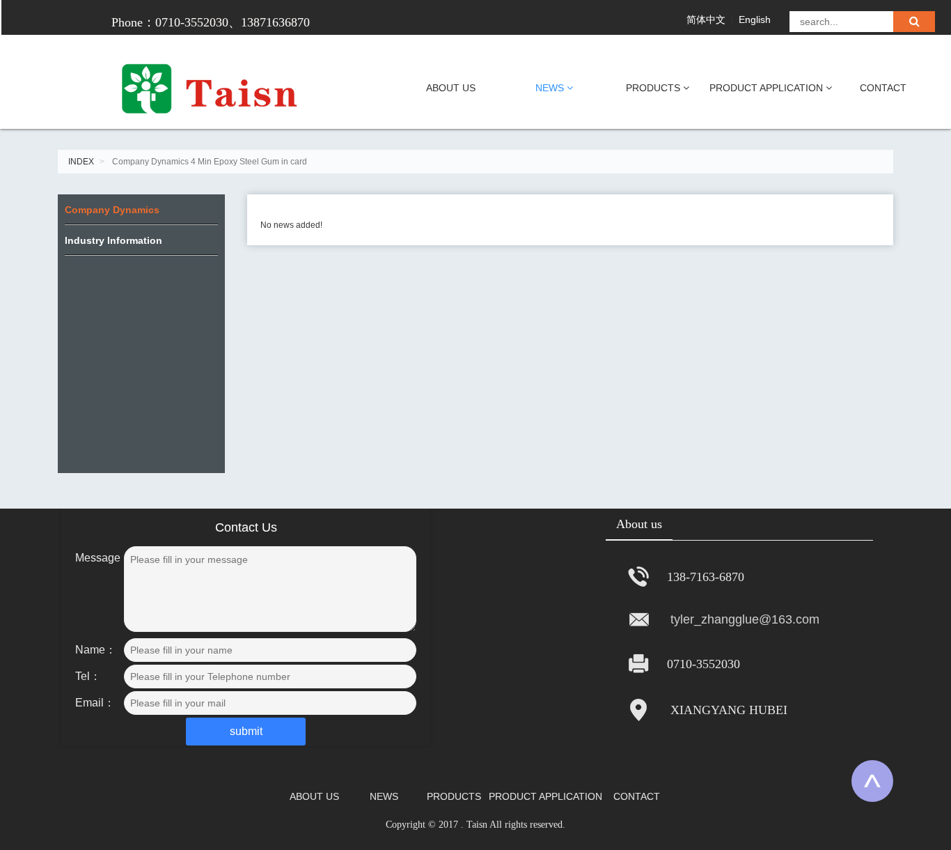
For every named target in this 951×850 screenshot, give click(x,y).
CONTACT (883, 87)
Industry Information (113, 240)
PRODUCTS (654, 87)
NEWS (551, 87)
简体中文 (705, 19)
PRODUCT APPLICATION (767, 87)
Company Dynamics (112, 209)
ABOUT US (450, 87)
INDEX (81, 162)
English (755, 19)
